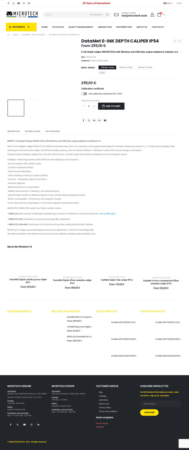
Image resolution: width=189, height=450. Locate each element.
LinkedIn (94, 120)
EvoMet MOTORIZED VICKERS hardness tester (132, 322)
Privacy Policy (105, 407)
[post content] (28, 263)
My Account (104, 404)
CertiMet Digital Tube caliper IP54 (116, 280)
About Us (141, 27)
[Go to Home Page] (8, 35)
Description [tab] (13, 131)
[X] (13, 3)
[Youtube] (18, 3)
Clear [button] (102, 73)
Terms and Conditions (108, 411)
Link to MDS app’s (107, 213)
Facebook (83, 120)
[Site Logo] (22, 14)
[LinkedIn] (29, 3)
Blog (101, 392)
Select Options (30, 269)
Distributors (124, 27)
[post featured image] (58, 319)
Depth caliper (103, 61)
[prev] (175, 41)
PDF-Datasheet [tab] (52, 131)
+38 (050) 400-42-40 (15, 403)
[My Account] (152, 15)
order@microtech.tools (61, 406)
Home (44, 27)
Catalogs (58, 27)
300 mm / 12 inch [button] (145, 67)
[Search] (107, 15)
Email (105, 120)
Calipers (94, 61)
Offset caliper (76, 277)
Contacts (158, 27)
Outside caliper (32, 276)
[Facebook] (8, 3)
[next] (179, 41)
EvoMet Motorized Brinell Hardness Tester (130, 356)
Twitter (89, 120)
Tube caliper (120, 277)
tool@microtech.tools (16, 409)
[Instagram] (24, 3)
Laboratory (105, 27)
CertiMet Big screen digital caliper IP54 (84, 327)
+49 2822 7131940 (59, 400)
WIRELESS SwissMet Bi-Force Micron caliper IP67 (89, 336)
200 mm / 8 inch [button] (125, 67)
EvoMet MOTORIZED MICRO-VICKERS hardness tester (136, 339)
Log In (179, 3)
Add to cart (113, 106)
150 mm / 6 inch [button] (107, 67)
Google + (99, 120)
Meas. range (88, 67)
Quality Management (80, 27)
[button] (8, 68)
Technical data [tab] (32, 131)
